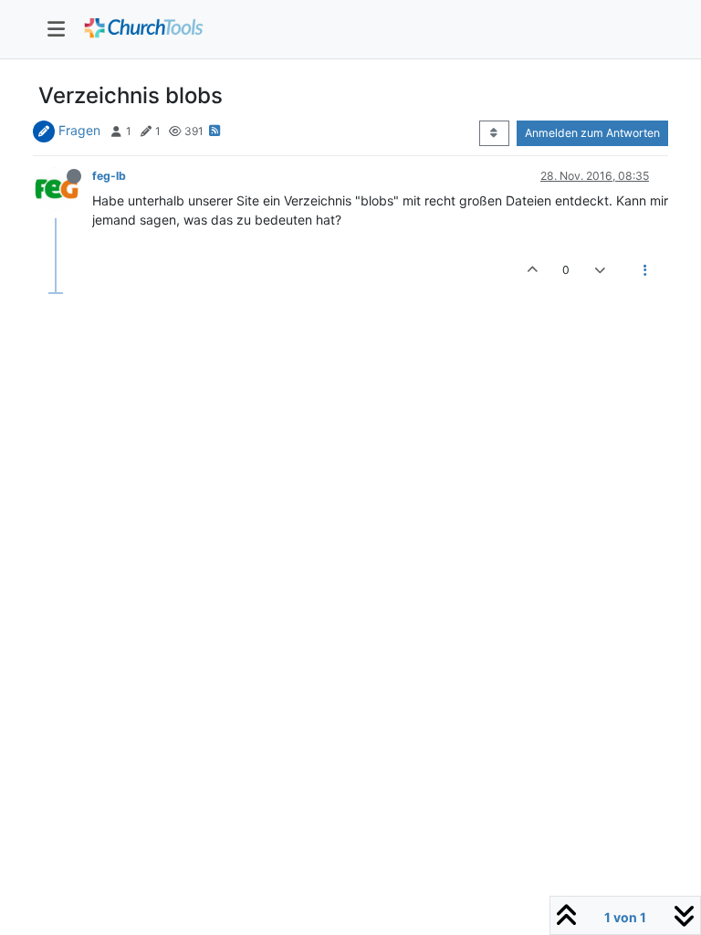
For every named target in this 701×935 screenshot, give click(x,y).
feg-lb (109, 176)
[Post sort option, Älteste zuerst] (494, 133)
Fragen (79, 130)
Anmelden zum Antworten (592, 133)
